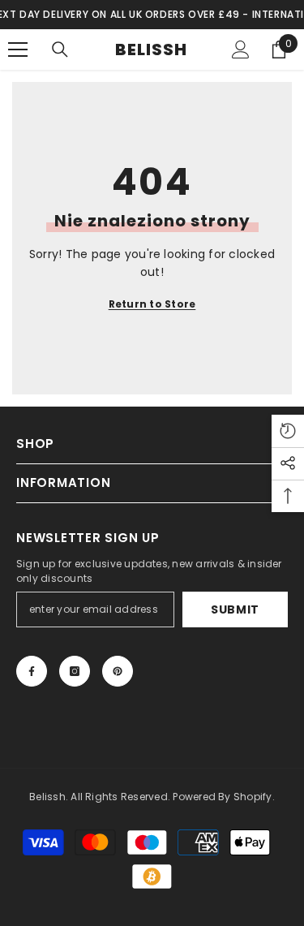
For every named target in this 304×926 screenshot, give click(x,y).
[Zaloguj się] (241, 49)
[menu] (18, 49)
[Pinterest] (117, 671)
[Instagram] (74, 671)
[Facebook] (31, 671)
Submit (235, 609)
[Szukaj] (60, 49)
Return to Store (152, 304)
